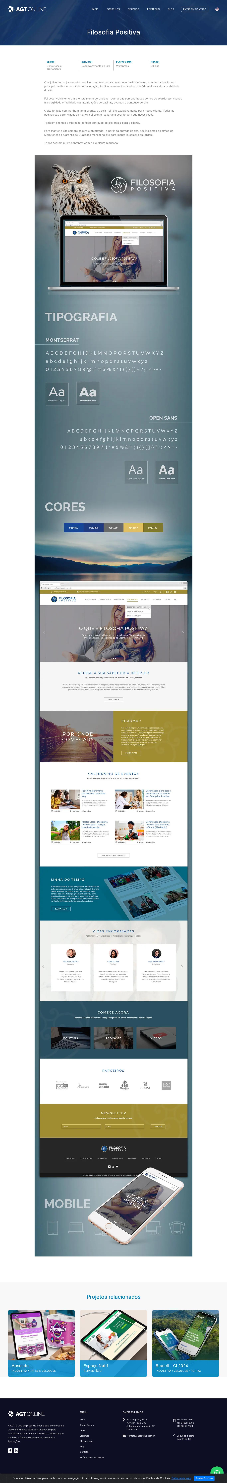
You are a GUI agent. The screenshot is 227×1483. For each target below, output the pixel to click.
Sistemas (84, 1435)
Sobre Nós (113, 9)
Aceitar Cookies (204, 1478)
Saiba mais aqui (181, 1478)
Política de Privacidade (92, 1457)
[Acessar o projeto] (41, 1343)
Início (95, 9)
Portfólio (153, 9)
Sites (82, 1430)
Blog (171, 9)
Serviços (133, 9)
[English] (217, 9)
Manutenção (86, 1441)
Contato (84, 1451)
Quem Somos (87, 1425)
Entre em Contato (194, 9)
